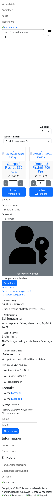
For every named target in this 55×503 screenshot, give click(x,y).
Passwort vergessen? (13, 294)
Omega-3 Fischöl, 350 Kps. (13, 167)
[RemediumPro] (27, 27)
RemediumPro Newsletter (18, 410)
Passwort (7, 214)
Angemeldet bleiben (16, 278)
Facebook (16, 398)
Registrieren (9, 287)
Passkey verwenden (28, 273)
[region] (27, 88)
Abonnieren (10, 431)
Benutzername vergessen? (16, 291)
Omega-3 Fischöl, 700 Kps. (41, 167)
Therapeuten (11, 413)
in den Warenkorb (13, 192)
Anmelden (9, 283)
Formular (16, 393)
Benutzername (10, 205)
